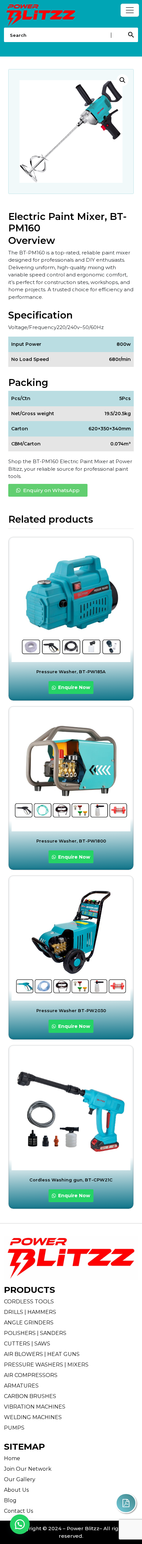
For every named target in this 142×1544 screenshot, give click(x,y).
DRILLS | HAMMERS (30, 1312)
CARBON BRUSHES (30, 1396)
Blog (10, 1500)
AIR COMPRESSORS (30, 1375)
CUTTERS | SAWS (27, 1344)
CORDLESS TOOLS (29, 1301)
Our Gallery (19, 1479)
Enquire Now (73, 687)
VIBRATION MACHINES (34, 1407)
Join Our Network (28, 1469)
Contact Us (18, 1511)
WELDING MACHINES (33, 1417)
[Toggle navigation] (130, 10)
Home (12, 1458)
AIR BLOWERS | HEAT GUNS (42, 1354)
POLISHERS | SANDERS (35, 1333)
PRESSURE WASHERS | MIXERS (46, 1365)
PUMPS (14, 1428)
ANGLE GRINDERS (28, 1322)
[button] (122, 80)
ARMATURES (21, 1386)
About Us (16, 1490)
